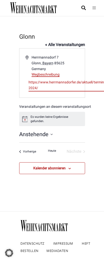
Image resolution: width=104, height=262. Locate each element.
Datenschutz (32, 243)
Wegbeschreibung (46, 74)
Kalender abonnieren (49, 168)
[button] (9, 253)
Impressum (63, 243)
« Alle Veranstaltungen (65, 44)
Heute (52, 150)
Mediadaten (57, 250)
